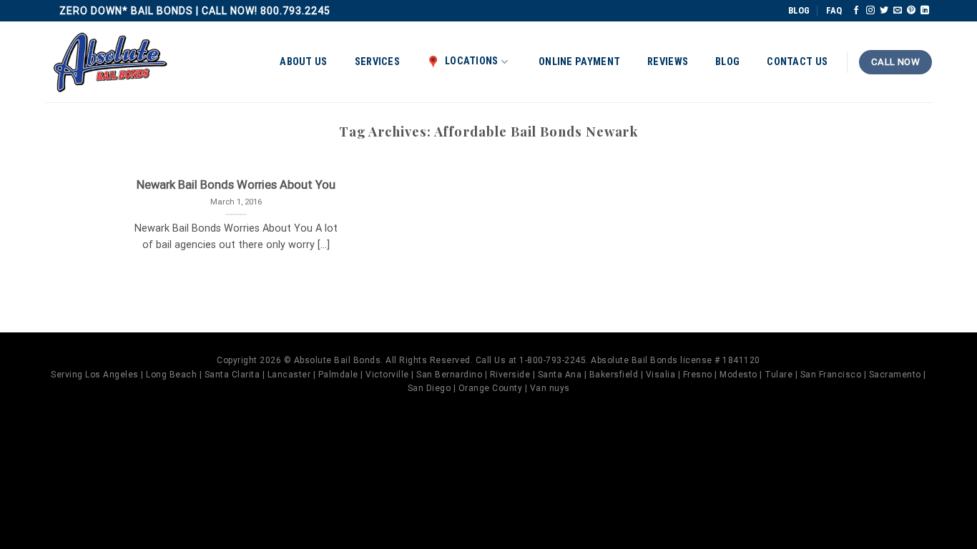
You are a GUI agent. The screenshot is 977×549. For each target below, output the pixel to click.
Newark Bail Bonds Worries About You (236, 185)
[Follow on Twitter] (884, 11)
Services (377, 62)
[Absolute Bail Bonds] (111, 62)
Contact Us (797, 62)
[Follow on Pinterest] (911, 11)
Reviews (667, 62)
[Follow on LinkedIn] (924, 11)
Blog (727, 62)
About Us (303, 62)
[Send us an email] (897, 11)
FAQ (834, 10)
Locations (472, 61)
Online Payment (579, 62)
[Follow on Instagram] (870, 11)
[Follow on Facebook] (856, 11)
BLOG (799, 10)
